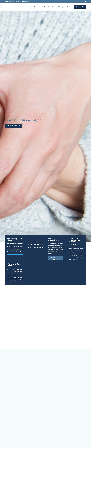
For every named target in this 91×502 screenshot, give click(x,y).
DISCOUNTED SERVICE (23, 1)
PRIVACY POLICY (13, 1)
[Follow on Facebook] (85, 1)
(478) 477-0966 (75, 243)
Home (24, 7)
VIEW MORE (17, 384)
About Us (30, 7)
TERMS (6, 1)
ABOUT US (58, 484)
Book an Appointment (54, 258)
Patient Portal (80, 6)
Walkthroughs (60, 7)
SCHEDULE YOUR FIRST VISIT (13, 125)
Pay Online (70, 7)
